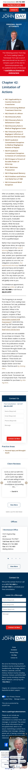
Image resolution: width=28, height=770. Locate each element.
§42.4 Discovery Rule (13, 117)
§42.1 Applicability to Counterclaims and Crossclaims (13, 101)
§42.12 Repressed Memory (15, 173)
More (23, 10)
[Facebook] (6, 744)
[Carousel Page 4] (20, 558)
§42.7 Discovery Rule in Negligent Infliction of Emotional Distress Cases (15, 134)
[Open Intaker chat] (11, 769)
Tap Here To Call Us (14, 5)
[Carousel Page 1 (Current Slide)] (8, 558)
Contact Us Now (14, 439)
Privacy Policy (14, 652)
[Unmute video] (18, 749)
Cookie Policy (8, 699)
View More (14, 505)
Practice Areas (8, 446)
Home (5, 10)
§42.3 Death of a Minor (14, 113)
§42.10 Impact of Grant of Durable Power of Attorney (15, 161)
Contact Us (14, 10)
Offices (14, 521)
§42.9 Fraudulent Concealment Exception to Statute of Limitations (15, 153)
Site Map (14, 655)
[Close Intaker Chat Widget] (26, 734)
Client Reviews (14, 463)
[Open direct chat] (24, 734)
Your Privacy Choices (13, 696)
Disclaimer (14, 650)
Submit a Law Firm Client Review (14, 512)
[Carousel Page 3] (16, 558)
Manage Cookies (19, 699)
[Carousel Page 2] (12, 558)
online (12, 287)
